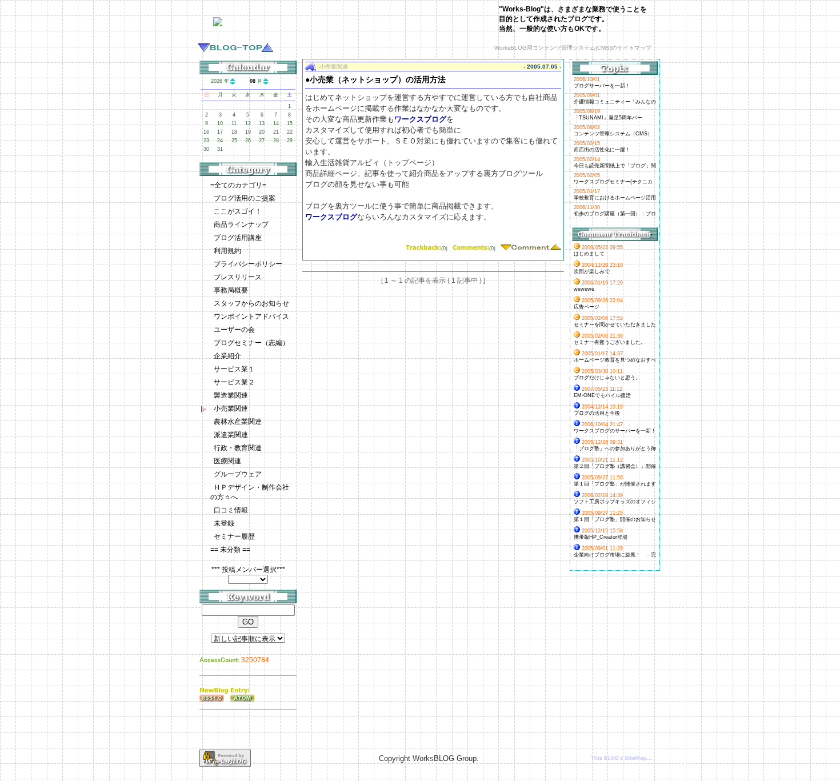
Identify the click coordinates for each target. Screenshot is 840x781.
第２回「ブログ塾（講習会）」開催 (615, 466)
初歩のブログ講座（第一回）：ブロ (615, 214)
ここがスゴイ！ (238, 211)
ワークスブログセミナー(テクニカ (613, 182)
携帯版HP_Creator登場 (600, 537)
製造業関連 (231, 395)
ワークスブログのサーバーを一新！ (615, 431)
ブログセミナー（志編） (251, 343)
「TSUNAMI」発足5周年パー (608, 118)
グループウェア (238, 474)
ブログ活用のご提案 (244, 198)
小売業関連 (231, 408)
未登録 (224, 523)
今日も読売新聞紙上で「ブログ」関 (615, 166)
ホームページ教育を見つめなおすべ (615, 360)
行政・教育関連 (238, 448)
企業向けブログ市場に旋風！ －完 (615, 555)
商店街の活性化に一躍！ (602, 150)
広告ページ (586, 307)
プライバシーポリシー (248, 264)
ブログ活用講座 (238, 238)
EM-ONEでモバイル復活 (602, 395)
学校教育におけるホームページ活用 (615, 198)
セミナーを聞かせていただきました (615, 324)
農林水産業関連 (238, 422)
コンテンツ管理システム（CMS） (613, 134)
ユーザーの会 (234, 330)
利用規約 (227, 251)
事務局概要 (231, 290)
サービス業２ (234, 382)
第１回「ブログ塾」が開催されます (615, 484)
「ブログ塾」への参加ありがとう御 (615, 448)
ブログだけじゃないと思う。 (607, 378)
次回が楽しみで (592, 271)
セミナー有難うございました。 (610, 342)
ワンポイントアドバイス (251, 317)
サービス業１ (234, 369)
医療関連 (227, 461)
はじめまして (589, 254)
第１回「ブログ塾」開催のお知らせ (615, 519)
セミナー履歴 (234, 536)
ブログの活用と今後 (597, 413)
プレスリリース (238, 277)
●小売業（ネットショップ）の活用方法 (375, 79)
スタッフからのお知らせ (251, 303)
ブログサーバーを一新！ (602, 86)
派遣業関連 (231, 435)
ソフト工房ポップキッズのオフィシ (615, 501)
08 (252, 81)
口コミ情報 (231, 510)
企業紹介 (227, 356)
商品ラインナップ (241, 225)
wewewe (584, 289)
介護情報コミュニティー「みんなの (615, 102)
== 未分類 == (230, 550)
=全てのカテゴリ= (238, 185)
